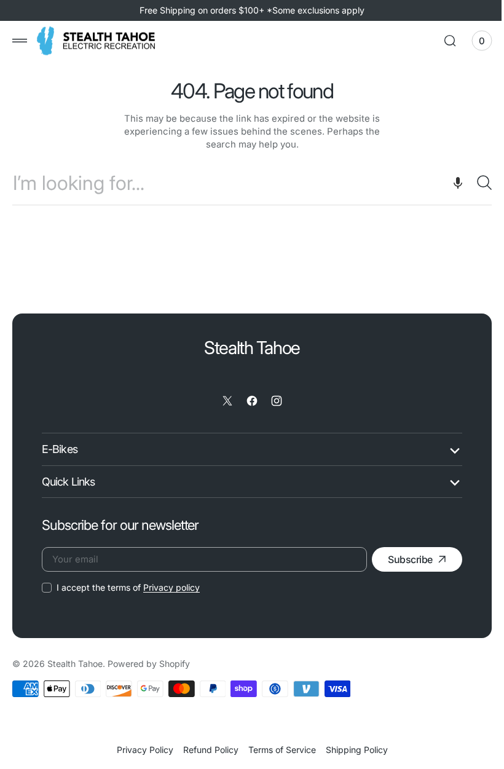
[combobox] (247, 183)
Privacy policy (171, 587)
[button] (19, 40)
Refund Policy (206, 749)
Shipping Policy (352, 749)
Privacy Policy (140, 749)
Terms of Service (277, 749)
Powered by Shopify (149, 663)
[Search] (470, 182)
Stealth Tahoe (75, 663)
